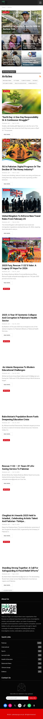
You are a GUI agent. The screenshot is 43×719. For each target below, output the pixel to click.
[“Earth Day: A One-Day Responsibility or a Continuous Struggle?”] (21, 101)
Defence (35, 80)
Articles (6, 12)
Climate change (26, 80)
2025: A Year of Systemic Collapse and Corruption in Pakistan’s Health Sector (19, 318)
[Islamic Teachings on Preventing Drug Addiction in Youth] (31, 42)
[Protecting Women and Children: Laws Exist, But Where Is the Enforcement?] (11, 42)
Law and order (6, 655)
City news (16, 80)
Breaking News (7, 80)
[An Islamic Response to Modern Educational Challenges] (21, 351)
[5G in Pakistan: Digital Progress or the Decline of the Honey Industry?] (21, 151)
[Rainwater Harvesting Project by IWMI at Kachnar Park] (21, 22)
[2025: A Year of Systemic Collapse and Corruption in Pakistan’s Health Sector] (21, 299)
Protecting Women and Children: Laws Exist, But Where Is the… (11, 46)
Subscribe (33, 698)
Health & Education (20, 83)
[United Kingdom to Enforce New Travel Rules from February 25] (21, 200)
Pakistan (4, 643)
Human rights (32, 83)
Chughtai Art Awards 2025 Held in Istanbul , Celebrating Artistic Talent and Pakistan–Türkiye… (20, 518)
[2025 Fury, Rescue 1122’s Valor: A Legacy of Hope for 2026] (21, 249)
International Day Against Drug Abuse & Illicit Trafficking (11, 62)
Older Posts (8, 590)
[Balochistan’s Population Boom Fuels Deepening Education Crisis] (21, 401)
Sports (3, 651)
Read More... (7, 134)
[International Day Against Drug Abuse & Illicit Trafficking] (11, 58)
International (5, 647)
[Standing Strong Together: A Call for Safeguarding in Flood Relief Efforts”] (21, 552)
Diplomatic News (8, 83)
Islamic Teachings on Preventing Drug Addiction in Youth (30, 46)
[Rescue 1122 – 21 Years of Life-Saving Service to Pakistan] (21, 450)
